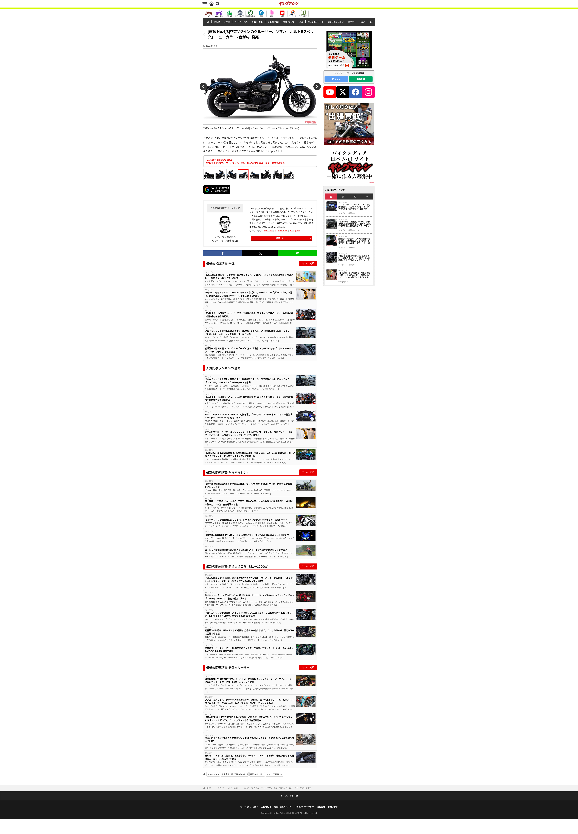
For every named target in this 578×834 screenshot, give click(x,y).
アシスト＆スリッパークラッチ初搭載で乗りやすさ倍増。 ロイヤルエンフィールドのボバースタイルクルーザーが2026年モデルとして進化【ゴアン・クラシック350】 (249, 701)
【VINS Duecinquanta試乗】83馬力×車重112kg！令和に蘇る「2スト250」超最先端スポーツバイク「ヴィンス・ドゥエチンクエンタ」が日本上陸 (250, 454)
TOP (207, 21)
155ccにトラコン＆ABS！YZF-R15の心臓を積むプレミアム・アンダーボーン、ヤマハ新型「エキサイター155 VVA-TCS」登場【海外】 (249, 416)
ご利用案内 (266, 806)
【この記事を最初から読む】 (245, 161)
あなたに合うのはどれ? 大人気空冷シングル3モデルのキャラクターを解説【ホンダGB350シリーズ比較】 (249, 740)
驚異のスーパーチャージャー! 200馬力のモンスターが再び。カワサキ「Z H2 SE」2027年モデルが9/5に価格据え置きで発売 (249, 649)
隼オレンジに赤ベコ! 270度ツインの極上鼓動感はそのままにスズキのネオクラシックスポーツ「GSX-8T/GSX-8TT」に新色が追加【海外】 (249, 597)
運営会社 (321, 806)
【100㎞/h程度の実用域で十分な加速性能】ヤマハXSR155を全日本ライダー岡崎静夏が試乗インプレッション (249, 485)
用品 (301, 21)
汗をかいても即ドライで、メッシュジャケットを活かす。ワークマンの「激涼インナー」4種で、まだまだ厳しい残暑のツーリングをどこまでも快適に (248, 294)
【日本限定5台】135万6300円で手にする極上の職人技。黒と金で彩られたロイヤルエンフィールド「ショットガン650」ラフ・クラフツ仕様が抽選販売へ (250, 719)
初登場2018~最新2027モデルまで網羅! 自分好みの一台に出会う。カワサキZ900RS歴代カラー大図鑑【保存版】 (249, 632)
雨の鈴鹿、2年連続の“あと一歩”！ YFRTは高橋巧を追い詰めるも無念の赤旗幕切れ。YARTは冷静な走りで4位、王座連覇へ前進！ (249, 503)
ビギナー (352, 21)
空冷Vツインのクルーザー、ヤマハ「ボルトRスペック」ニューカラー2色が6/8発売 (277, 788)
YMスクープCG (241, 21)
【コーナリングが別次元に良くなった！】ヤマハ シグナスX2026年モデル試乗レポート (246, 519)
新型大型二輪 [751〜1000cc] (235, 774)
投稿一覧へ (280, 238)
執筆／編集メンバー (282, 806)
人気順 (227, 21)
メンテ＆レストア (336, 21)
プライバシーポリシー (304, 806)
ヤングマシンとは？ (249, 806)
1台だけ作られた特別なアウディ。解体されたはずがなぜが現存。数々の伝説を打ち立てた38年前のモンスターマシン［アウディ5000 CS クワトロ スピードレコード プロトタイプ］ (354, 224)
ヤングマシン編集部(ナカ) (348, 230)
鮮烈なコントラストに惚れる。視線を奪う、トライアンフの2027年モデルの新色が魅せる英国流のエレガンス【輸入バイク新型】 (249, 757)
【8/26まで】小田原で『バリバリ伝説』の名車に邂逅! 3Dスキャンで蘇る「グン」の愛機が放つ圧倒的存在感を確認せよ (249, 315)
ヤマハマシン (213, 774)
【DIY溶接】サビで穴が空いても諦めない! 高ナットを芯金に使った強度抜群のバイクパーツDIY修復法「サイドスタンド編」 (354, 275)
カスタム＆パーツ (315, 21)
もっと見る (308, 263)
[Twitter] (260, 253)
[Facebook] (222, 253)
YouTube (268, 230)
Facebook (282, 230)
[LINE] (297, 253)
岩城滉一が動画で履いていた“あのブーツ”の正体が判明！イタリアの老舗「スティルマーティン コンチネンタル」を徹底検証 (249, 350)
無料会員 (361, 78)
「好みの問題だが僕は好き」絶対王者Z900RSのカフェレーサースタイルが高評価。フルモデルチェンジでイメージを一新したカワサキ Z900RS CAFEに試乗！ (250, 579)
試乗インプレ (289, 21)
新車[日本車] (257, 21)
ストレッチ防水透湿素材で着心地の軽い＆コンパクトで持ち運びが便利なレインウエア (246, 549)
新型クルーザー (257, 774)
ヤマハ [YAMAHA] (274, 774)
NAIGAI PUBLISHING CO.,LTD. (286, 813)
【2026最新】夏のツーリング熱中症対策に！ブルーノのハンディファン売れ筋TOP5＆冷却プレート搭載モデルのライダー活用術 (249, 276)
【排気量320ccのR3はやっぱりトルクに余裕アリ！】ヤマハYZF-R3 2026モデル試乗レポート (249, 534)
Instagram (295, 230)
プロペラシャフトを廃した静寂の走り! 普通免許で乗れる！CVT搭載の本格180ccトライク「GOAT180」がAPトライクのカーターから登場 (247, 332)
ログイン (336, 78)
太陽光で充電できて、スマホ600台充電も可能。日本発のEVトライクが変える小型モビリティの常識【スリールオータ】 (354, 241)
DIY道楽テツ (343, 282)
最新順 (217, 21)
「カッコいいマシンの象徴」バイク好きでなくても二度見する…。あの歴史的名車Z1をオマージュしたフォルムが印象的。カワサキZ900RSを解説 (249, 614)
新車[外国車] (273, 21)
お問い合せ (333, 806)
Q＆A (362, 21)
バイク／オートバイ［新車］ (227, 788)
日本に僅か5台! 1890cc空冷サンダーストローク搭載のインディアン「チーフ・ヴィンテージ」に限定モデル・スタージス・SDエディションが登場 (249, 680)
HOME (208, 788)
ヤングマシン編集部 (346, 213)
